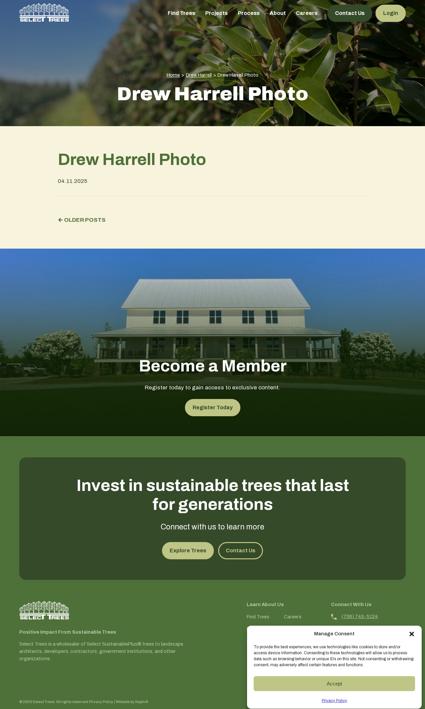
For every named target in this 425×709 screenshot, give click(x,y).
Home (173, 75)
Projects (216, 13)
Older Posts (85, 220)
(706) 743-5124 (360, 616)
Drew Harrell (199, 75)
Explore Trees (188, 550)
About (278, 13)
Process (249, 13)
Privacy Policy (334, 700)
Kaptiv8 (141, 702)
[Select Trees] (44, 12)
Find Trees (181, 13)
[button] (411, 634)
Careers (306, 13)
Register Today (213, 407)
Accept (334, 683)
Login (390, 13)
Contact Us (350, 13)
